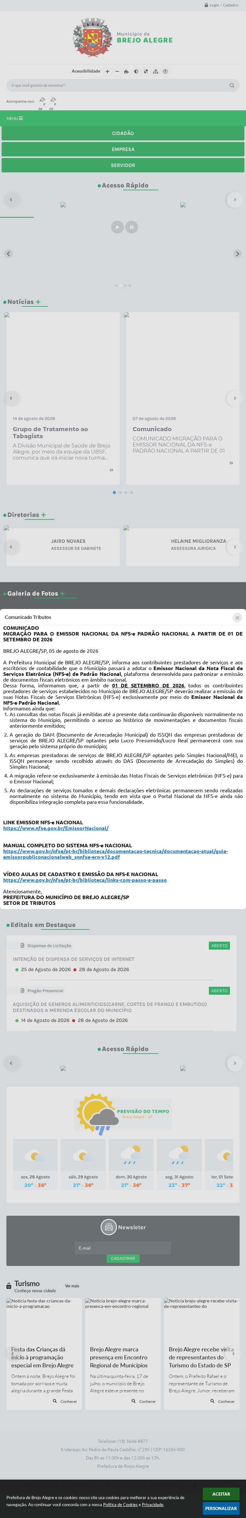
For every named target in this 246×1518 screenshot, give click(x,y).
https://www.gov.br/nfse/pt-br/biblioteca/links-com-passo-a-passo (85, 880)
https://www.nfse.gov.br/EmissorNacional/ (56, 828)
